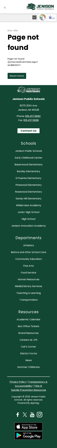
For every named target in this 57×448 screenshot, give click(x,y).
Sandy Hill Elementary (28, 198)
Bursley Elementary (28, 171)
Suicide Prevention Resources (28, 390)
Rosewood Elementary (28, 191)
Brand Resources (28, 333)
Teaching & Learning (28, 293)
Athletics (28, 245)
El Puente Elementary (28, 178)
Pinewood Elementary (29, 185)
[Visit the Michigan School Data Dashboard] (52, 17)
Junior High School (28, 212)
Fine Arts (28, 266)
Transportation (28, 300)
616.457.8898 (31, 120)
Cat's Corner (28, 346)
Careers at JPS (28, 340)
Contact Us (28, 131)
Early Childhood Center (28, 157)
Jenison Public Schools (28, 151)
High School (28, 219)
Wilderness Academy (28, 205)
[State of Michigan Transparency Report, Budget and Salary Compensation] (42, 17)
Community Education (28, 259)
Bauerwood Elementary (28, 164)
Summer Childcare (28, 367)
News (28, 360)
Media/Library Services (28, 286)
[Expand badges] (34, 17)
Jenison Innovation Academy (28, 225)
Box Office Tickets (28, 326)
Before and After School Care (28, 252)
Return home (17, 75)
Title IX (38, 386)
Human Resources (28, 279)
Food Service (28, 272)
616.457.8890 (33, 116)
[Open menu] (5, 7)
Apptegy (34, 402)
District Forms (28, 353)
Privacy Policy (18, 382)
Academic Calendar (28, 319)
